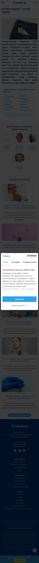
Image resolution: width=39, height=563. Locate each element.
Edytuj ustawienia (18, 305)
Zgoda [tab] (5, 262)
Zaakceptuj (19, 299)
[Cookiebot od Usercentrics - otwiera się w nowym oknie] (28, 256)
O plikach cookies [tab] (30, 262)
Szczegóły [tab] (16, 262)
